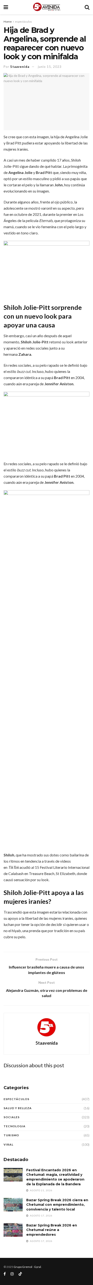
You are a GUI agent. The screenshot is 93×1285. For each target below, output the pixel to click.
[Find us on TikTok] (20, 1274)
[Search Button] (87, 7)
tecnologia (15, 1126)
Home (8, 21)
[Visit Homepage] (46, 7)
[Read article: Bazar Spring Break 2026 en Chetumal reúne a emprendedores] (13, 1230)
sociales (12, 1117)
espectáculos (23, 21)
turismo (11, 1135)
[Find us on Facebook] (5, 1274)
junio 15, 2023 (50, 67)
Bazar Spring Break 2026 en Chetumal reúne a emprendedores (51, 1230)
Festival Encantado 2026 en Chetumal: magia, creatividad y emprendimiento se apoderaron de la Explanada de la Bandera (55, 1177)
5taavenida (19, 67)
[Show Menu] (6, 7)
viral (8, 1144)
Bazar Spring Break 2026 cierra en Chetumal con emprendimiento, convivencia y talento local (57, 1204)
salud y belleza (18, 1108)
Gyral (37, 1267)
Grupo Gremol (23, 1267)
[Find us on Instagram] (12, 1274)
